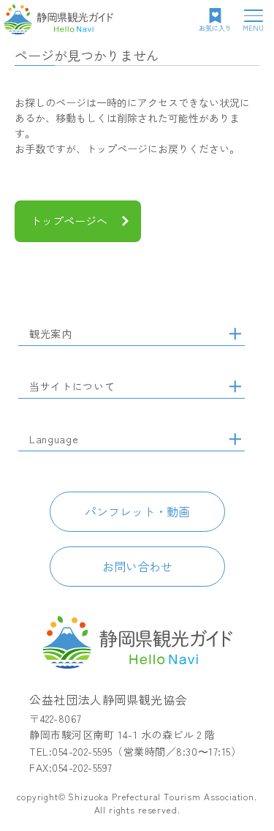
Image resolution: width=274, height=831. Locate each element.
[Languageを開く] (235, 439)
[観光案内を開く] (235, 333)
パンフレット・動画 (137, 511)
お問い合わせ (137, 566)
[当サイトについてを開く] (235, 386)
